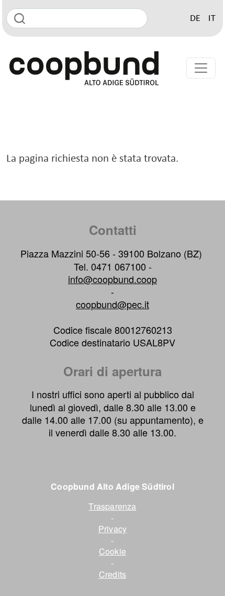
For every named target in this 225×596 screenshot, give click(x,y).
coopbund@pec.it (112, 304)
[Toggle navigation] (201, 68)
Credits (112, 574)
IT (212, 19)
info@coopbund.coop (112, 279)
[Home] (84, 68)
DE (195, 19)
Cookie (112, 551)
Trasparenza (112, 506)
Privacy (112, 529)
